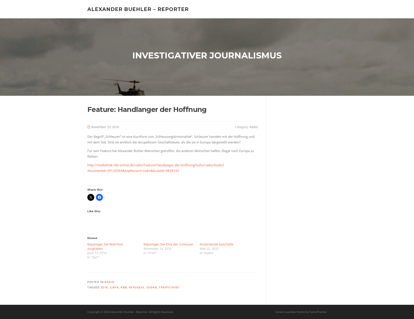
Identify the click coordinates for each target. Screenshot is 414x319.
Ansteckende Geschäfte (217, 244)
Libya (114, 287)
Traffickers (169, 287)
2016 (104, 287)
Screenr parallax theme (290, 312)
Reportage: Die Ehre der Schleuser (168, 244)
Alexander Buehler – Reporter (138, 9)
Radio (253, 127)
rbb (124, 287)
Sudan (151, 287)
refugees (136, 287)
